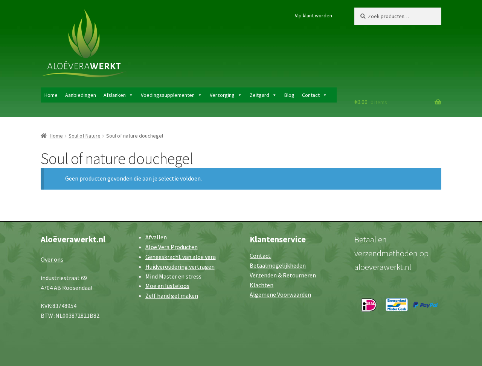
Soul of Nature (85, 135)
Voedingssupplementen (168, 95)
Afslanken (115, 95)
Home (51, 95)
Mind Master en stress (173, 276)
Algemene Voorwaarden (280, 294)
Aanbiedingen (80, 95)
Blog (289, 95)
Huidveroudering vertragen (180, 266)
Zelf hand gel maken (171, 295)
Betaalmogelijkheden (278, 265)
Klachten (261, 285)
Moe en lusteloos (167, 285)
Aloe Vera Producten (171, 247)
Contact (311, 95)
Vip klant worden (313, 15)
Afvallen (156, 237)
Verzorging (222, 95)
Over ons (52, 259)
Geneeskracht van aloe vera (180, 256)
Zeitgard (259, 95)
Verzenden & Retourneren (283, 275)
